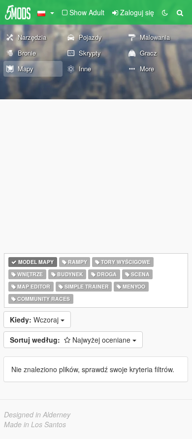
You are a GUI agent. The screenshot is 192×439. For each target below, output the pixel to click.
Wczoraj (35, 319)
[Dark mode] (165, 12)
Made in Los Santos (35, 424)
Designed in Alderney (37, 414)
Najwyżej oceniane (71, 340)
